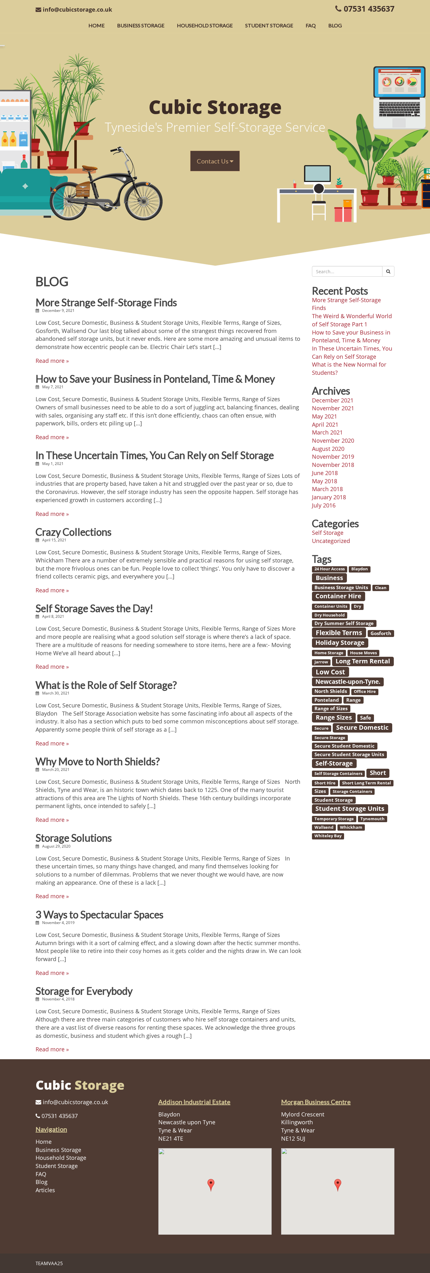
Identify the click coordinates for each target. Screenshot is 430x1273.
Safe (365, 717)
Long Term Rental (363, 661)
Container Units (330, 606)
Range (353, 700)
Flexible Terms (339, 632)
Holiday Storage (340, 642)
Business (329, 577)
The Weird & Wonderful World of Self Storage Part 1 (352, 320)
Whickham (351, 827)
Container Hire (338, 596)
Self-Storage (334, 763)
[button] (210, 1185)
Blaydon (359, 569)
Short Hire (325, 783)
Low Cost (330, 671)
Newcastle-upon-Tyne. (347, 681)
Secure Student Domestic (344, 746)
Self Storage (327, 532)
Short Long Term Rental (366, 783)
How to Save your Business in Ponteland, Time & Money (155, 379)
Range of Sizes (331, 708)
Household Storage (205, 25)
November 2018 (333, 464)
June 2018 (325, 473)
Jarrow (321, 662)
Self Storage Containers (338, 773)
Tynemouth (372, 819)
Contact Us (213, 161)
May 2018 (324, 481)
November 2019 (333, 456)
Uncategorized (331, 541)
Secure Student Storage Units (349, 754)
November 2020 (333, 440)
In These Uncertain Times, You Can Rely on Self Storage (155, 455)
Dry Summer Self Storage (344, 623)
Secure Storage (329, 737)
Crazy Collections (73, 532)
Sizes (320, 791)
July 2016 (324, 505)
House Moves (363, 653)
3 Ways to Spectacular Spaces (99, 914)
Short (378, 773)
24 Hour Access (329, 569)
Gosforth (381, 633)
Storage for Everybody (84, 991)
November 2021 (333, 408)
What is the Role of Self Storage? (106, 685)
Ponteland (326, 700)
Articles (45, 1190)
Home (96, 25)
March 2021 (327, 432)
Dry (357, 606)
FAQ (311, 25)
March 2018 (327, 489)
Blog (335, 25)
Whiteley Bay (328, 836)
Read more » (52, 360)
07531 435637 (369, 8)
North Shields (330, 691)
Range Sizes (334, 717)
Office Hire (365, 692)
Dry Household (329, 615)
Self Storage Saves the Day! (94, 608)
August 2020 (328, 448)
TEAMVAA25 (49, 1263)
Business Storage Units (341, 587)
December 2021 (333, 400)
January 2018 (329, 497)
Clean (381, 587)
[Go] (388, 271)
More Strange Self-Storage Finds (106, 302)
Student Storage (269, 25)
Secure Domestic (362, 727)
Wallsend (323, 827)
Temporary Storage (334, 819)
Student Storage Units (349, 808)
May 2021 (324, 416)
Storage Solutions (74, 838)
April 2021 (325, 424)
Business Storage (140, 25)
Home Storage (328, 653)
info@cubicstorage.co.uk (77, 9)
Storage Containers (352, 791)
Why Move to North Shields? (98, 761)
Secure (321, 728)
